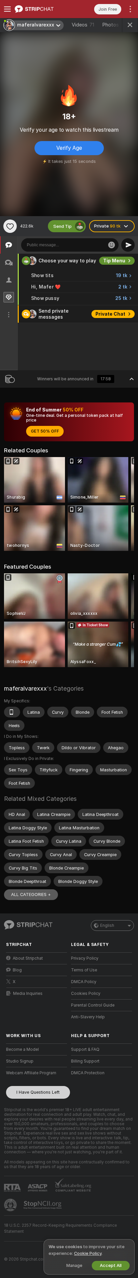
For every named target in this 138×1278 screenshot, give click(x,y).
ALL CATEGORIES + (31, 894)
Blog (17, 970)
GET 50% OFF (45, 431)
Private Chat (110, 314)
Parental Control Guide (93, 1005)
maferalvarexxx (25, 688)
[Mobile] (12, 712)
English (107, 925)
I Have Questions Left (38, 1092)
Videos (83, 25)
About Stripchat (28, 958)
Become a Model (22, 1049)
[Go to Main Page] (42, 9)
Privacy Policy (84, 958)
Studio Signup (19, 1061)
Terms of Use (84, 970)
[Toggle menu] (7, 9)
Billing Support (85, 1061)
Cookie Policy (87, 1253)
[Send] (128, 245)
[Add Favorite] (10, 226)
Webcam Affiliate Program (31, 1073)
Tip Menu (114, 260)
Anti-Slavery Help (88, 1017)
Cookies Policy (85, 993)
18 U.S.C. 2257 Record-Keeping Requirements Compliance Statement (60, 1228)
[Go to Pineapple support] (11, 1205)
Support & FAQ (85, 1049)
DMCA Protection (88, 1073)
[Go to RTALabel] (13, 1188)
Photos (113, 25)
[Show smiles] (112, 245)
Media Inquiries (28, 993)
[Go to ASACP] (38, 1188)
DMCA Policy (83, 981)
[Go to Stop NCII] (43, 1205)
